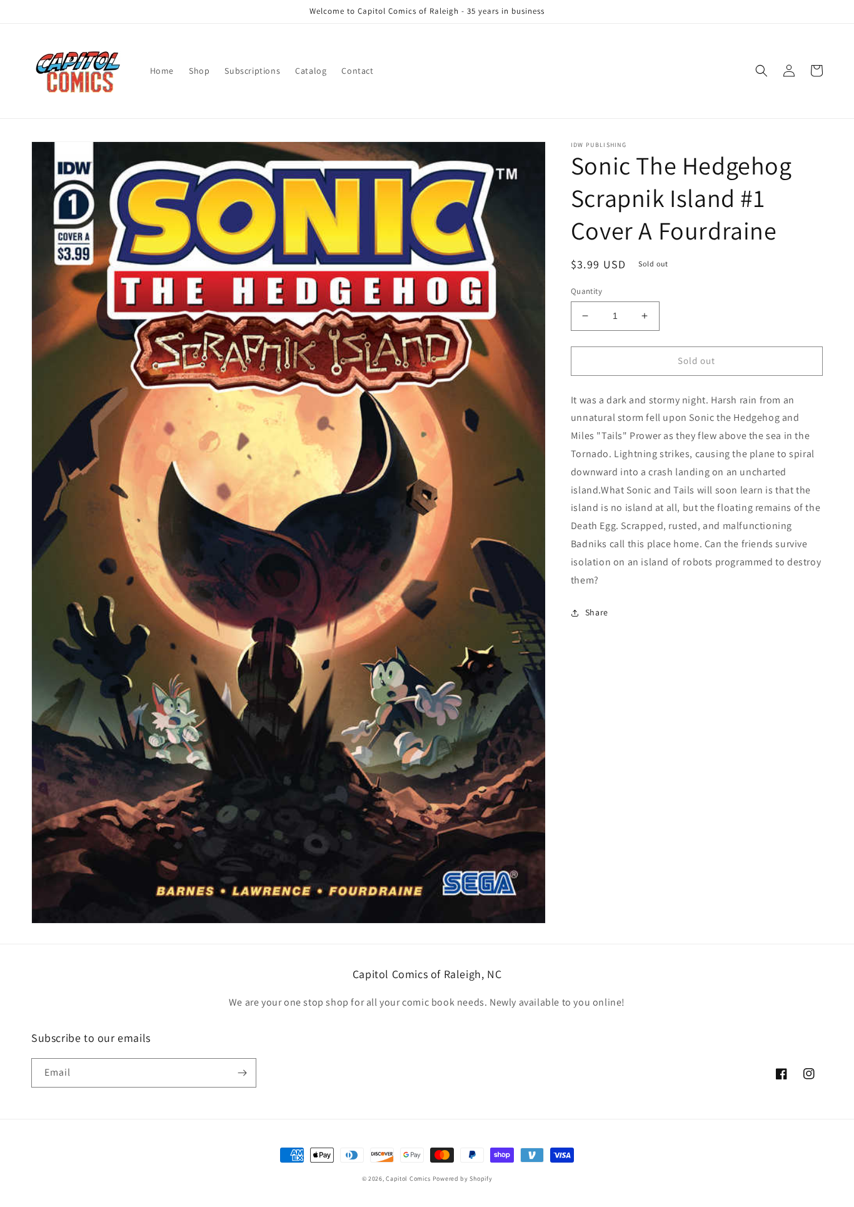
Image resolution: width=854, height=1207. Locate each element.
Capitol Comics (408, 1178)
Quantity (586, 291)
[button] (761, 70)
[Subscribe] (242, 1073)
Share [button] (596, 612)
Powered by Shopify (463, 1178)
